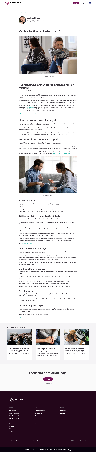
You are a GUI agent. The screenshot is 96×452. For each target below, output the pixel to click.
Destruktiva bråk (30, 107)
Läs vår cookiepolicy (61, 449)
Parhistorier (38, 415)
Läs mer (76, 3)
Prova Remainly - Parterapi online (28, 113)
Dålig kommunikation (14, 415)
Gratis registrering (24, 317)
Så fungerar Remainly (40, 410)
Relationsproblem (14, 413)
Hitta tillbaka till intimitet (16, 418)
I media (37, 421)
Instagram (63, 410)
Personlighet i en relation (15, 426)
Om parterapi (12, 410)
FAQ (36, 418)
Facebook (62, 413)
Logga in (84, 3)
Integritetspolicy (24, 440)
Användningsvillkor (13, 440)
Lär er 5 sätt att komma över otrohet (61, 153)
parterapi (28, 298)
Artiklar (11, 431)
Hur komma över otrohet (15, 423)
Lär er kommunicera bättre (26, 243)
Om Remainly (38, 413)
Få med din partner (14, 429)
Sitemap (39, 440)
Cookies (32, 440)
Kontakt (37, 423)
